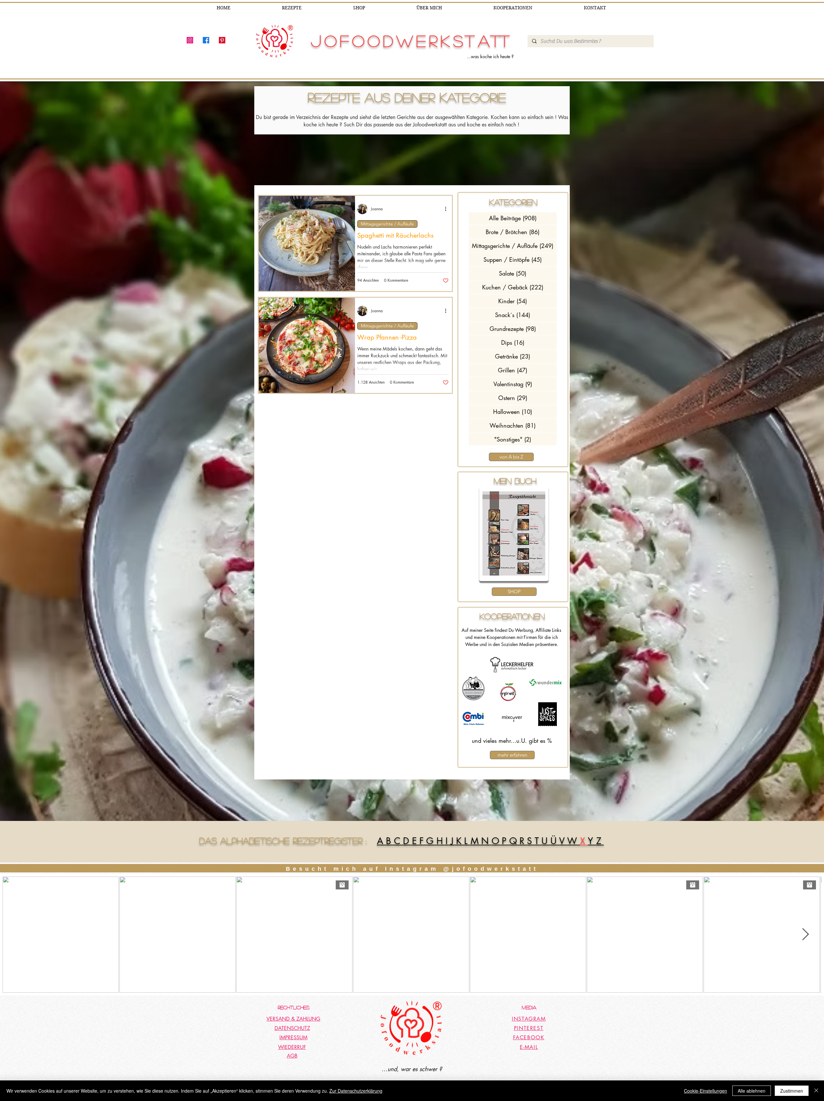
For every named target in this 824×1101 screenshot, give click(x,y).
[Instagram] (190, 40)
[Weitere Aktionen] (448, 209)
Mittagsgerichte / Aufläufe (387, 224)
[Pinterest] (222, 40)
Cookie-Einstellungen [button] (705, 1090)
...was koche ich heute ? (490, 56)
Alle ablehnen (751, 1090)
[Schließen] (816, 1091)
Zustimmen (791, 1090)
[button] (513, 533)
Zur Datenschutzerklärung (355, 1090)
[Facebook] (206, 40)
